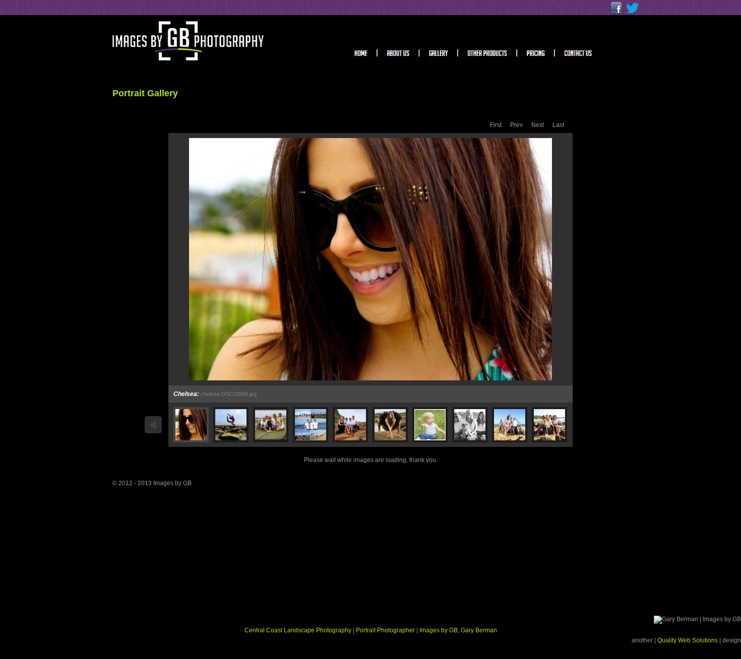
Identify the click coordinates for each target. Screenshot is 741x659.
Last (558, 124)
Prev (516, 124)
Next (537, 124)
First (496, 124)
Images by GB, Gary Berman (458, 630)
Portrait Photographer (385, 630)
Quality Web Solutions (688, 640)
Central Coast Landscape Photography (297, 630)
